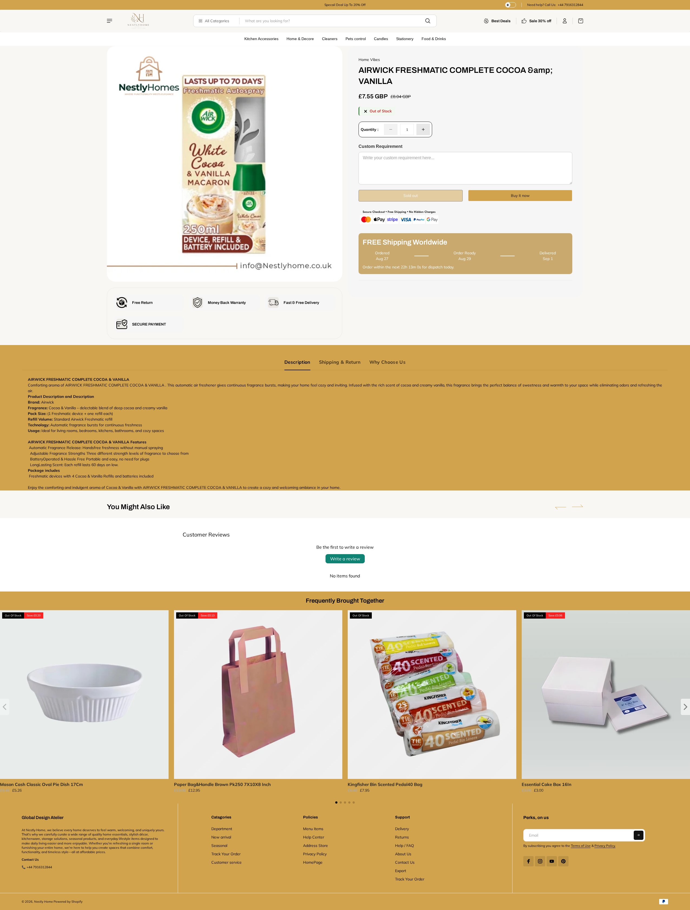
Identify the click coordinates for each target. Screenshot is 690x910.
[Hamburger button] (110, 21)
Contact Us (405, 862)
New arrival (221, 837)
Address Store (315, 845)
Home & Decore (300, 39)
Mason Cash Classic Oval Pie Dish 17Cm (41, 784)
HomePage (313, 862)
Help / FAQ (404, 845)
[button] (560, 507)
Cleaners (329, 39)
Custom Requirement (380, 146)
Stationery (404, 39)
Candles (381, 39)
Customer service (226, 862)
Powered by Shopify (68, 901)
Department (221, 828)
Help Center (313, 837)
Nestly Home (43, 901)
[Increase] (423, 129)
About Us (403, 853)
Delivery (402, 828)
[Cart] (578, 21)
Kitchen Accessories (261, 39)
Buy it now (520, 195)
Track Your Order (226, 853)
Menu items (313, 828)
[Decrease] (390, 129)
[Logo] (137, 21)
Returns (402, 837)
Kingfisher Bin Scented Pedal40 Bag (385, 784)
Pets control (356, 39)
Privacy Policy (315, 853)
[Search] (428, 21)
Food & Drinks (434, 39)
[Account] (565, 21)
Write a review (345, 558)
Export (400, 870)
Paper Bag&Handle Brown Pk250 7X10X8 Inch (222, 784)
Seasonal (219, 845)
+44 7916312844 (570, 5)
